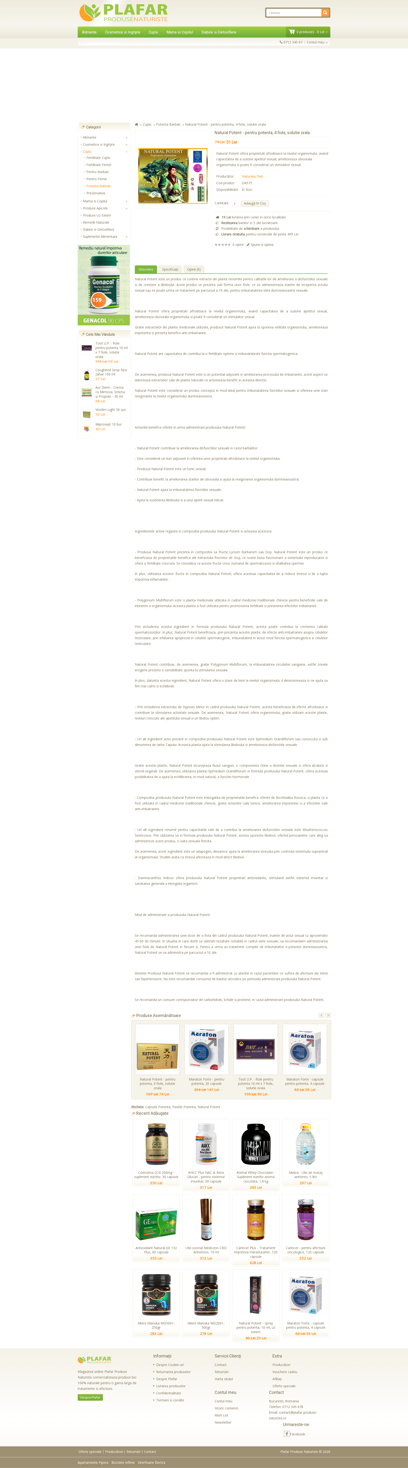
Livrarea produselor (171, 1386)
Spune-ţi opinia (262, 244)
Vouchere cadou (284, 1372)
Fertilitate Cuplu (98, 157)
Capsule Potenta (157, 1107)
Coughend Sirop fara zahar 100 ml (111, 372)
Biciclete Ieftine (123, 1462)
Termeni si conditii (170, 1400)
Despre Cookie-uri (170, 1364)
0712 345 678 (292, 1406)
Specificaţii (170, 269)
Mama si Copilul (179, 32)
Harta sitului (224, 1379)
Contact (221, 1364)
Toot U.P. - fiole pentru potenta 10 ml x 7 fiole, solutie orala (111, 350)
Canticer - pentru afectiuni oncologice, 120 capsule (305, 1250)
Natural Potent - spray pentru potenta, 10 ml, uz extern (256, 1327)
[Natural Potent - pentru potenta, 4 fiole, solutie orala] (173, 169)
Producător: (225, 176)
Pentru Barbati (97, 172)
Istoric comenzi (226, 1408)
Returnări (222, 1372)
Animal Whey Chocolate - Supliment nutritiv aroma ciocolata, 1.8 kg (256, 1177)
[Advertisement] (204, 85)
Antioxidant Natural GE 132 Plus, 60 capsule (156, 1250)
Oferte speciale (284, 1386)
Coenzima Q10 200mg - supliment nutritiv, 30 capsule (156, 1174)
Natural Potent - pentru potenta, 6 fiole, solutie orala (157, 1083)
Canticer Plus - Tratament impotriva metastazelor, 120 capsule (255, 1252)
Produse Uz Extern (97, 215)
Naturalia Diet (252, 176)
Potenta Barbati (98, 186)
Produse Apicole (95, 208)
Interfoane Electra (151, 1462)
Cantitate (222, 203)
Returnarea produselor (173, 1372)
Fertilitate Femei (98, 164)
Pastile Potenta (184, 1107)
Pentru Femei (96, 179)
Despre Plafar (90, 1397)
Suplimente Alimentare (100, 44)
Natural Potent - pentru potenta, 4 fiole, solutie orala (225, 124)
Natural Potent (209, 1107)
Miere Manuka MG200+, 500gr (206, 1325)
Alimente (89, 32)
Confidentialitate (168, 1393)
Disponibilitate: (227, 189)
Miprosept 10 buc (108, 424)
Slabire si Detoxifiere (218, 32)
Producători (281, 1364)
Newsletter (223, 1422)
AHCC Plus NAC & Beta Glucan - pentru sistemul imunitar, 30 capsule (206, 1177)
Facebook (297, 1434)
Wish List (221, 1415)
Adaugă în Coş (255, 203)
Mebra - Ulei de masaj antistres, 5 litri (306, 1174)
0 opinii (238, 244)
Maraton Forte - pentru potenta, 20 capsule (206, 1081)
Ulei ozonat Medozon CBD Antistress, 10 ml (206, 1250)
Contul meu (223, 1401)
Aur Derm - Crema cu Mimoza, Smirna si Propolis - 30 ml (110, 392)
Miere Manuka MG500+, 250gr (156, 1325)
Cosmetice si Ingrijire (122, 32)
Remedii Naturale (96, 222)
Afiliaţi (277, 1379)
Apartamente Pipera (93, 1462)
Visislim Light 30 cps (110, 409)
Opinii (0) (194, 269)
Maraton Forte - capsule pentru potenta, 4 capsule (304, 1081)
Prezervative (95, 193)
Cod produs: (225, 183)
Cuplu (153, 32)
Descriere (146, 269)
